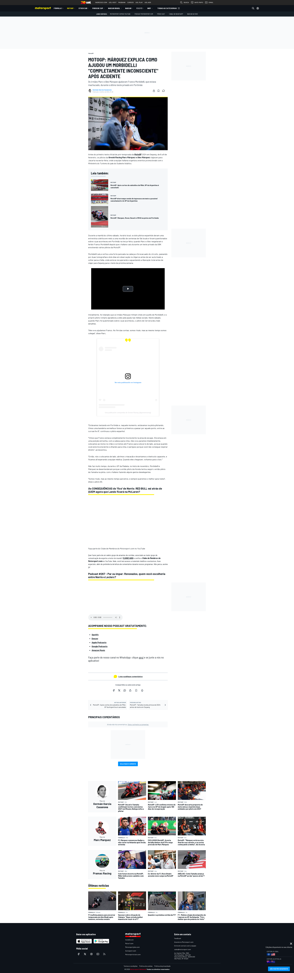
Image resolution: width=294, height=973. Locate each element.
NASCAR (128, 8)
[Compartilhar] (154, 90)
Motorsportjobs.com (132, 947)
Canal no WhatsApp (176, 14)
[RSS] (104, 954)
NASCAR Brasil (114, 8)
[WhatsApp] (124, 690)
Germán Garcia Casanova (102, 90)
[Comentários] (164, 90)
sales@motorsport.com (182, 949)
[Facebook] (113, 690)
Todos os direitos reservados (158, 969)
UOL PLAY (139, 2)
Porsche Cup (97, 8)
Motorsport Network (138, 969)
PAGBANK (122, 2)
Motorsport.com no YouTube (120, 14)
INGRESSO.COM (101, 2)
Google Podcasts (99, 646)
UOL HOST (112, 2)
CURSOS (130, 2)
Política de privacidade (162, 966)
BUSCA (186, 2)
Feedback (177, 938)
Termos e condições (130, 966)
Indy (149, 8)
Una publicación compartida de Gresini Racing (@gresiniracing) (128, 412)
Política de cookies (146, 966)
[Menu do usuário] (257, 8)
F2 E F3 (139, 8)
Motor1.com (129, 943)
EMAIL (211, 2)
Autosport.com (130, 951)
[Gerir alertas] (142, 690)
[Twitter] (119, 690)
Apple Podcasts (99, 642)
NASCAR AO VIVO (192, 14)
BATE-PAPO (199, 2)
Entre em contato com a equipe (185, 946)
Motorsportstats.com (133, 954)
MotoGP (70, 8)
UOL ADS (148, 2)
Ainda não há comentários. (128, 724)
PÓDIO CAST (161, 14)
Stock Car (83, 8)
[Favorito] (158, 90)
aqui (141, 657)
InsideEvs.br (129, 940)
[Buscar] (253, 8)
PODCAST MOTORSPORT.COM (144, 14)
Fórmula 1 (58, 8)
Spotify (95, 634)
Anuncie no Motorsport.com (183, 942)
